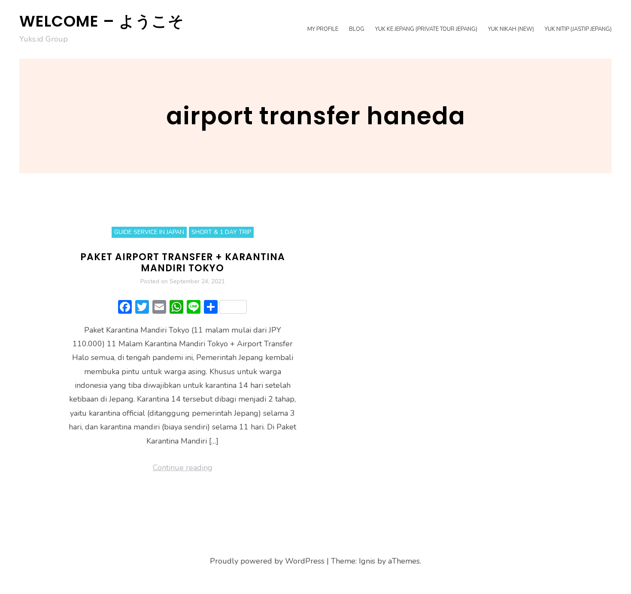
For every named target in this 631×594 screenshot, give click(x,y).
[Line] (193, 308)
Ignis (367, 561)
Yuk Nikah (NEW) (511, 29)
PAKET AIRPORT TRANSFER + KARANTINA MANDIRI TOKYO (182, 262)
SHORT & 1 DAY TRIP (221, 232)
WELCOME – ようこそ (101, 21)
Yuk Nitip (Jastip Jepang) (578, 29)
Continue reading (182, 467)
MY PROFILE (322, 29)
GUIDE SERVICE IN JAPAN (149, 232)
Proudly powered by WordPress (267, 561)
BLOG (356, 29)
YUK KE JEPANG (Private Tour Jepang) (426, 29)
